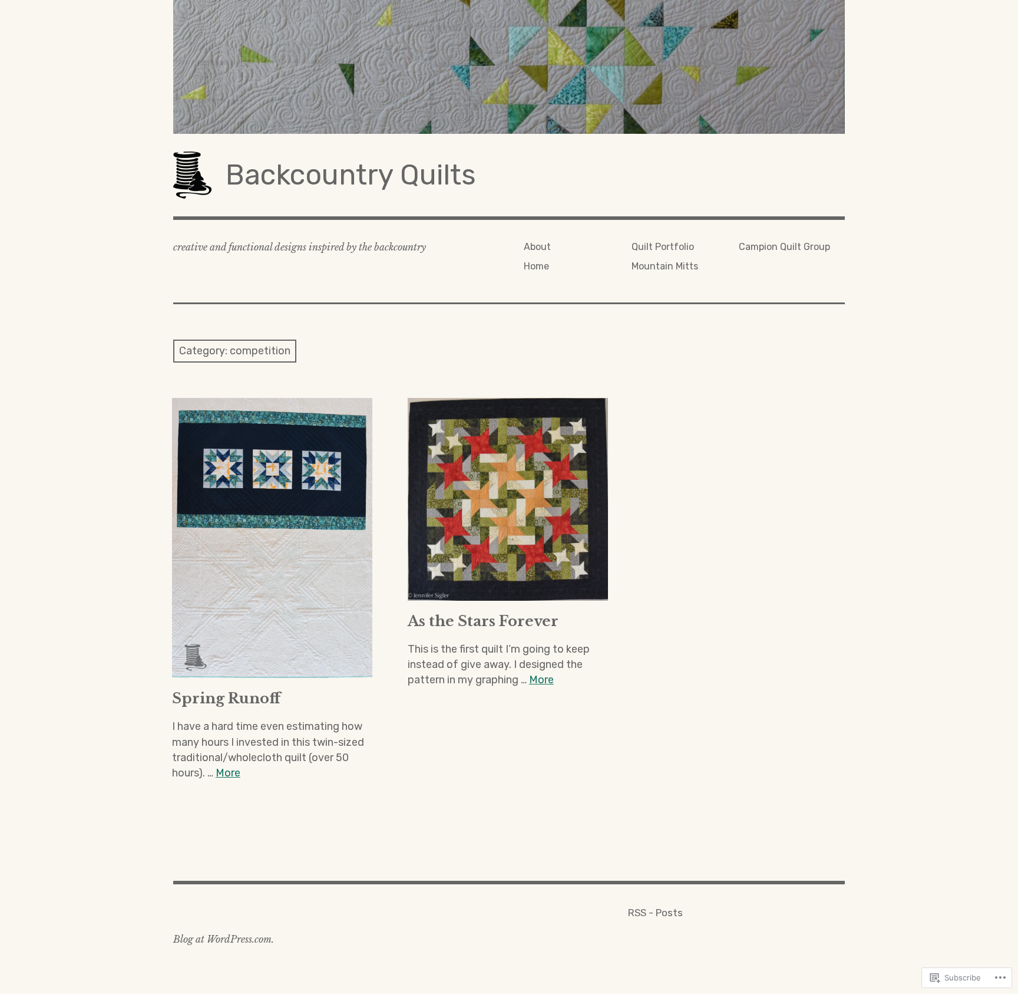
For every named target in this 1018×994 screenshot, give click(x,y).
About (537, 246)
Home (536, 266)
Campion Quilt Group (784, 246)
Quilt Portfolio (663, 246)
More (228, 772)
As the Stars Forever (483, 621)
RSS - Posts (655, 913)
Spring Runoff (226, 698)
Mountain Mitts (665, 266)
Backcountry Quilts (351, 175)
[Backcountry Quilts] (509, 67)
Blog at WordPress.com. (223, 939)
